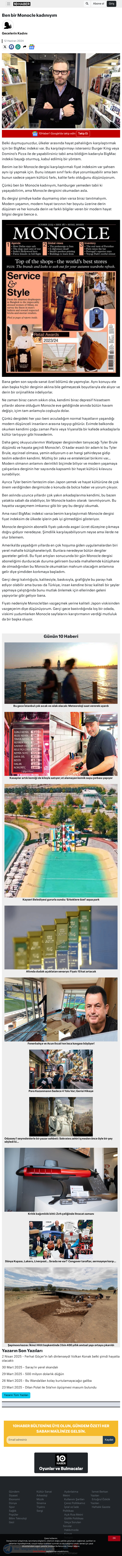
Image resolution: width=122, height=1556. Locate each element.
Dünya (13, 1503)
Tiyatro (41, 1507)
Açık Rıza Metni (73, 1515)
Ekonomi (14, 1499)
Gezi (11, 1522)
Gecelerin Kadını (14, 33)
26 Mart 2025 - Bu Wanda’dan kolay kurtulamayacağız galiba (47, 1380)
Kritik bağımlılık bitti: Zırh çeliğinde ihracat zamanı (61, 1214)
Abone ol (98, 4)
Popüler (13, 1515)
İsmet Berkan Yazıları (99, 1494)
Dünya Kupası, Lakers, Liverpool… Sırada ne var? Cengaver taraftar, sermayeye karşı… (61, 1261)
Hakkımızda (71, 1530)
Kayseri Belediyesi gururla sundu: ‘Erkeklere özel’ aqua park (61, 900)
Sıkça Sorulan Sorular (72, 1524)
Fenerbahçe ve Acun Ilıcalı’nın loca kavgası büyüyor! (61, 1044)
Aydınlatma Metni (70, 1494)
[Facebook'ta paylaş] (11, 47)
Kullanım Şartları (74, 1499)
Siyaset (13, 1495)
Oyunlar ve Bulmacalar (61, 1469)
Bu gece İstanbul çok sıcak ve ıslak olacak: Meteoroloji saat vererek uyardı (61, 706)
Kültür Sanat (44, 1492)
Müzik (40, 1499)
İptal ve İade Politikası (71, 1509)
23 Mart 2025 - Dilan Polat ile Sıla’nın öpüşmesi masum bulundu (49, 1387)
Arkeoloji (42, 1495)
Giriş (111, 4)
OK (114, 1538)
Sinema (41, 1503)
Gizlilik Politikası (73, 1518)
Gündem (14, 1492)
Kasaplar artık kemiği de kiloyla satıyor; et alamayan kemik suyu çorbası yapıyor (61, 778)
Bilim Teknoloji (18, 1518)
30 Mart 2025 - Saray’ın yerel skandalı (30, 1367)
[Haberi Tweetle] (5, 47)
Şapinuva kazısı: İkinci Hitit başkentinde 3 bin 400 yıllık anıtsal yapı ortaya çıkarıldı (61, 1345)
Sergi (40, 1511)
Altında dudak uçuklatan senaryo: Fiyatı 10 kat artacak (61, 971)
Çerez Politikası (39, 1551)
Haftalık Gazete (101, 1507)
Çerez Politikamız (74, 1503)
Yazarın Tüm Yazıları (16, 1395)
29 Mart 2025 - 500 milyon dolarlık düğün (33, 1374)
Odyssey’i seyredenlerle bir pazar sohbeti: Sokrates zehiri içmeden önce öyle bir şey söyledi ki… (58, 1140)
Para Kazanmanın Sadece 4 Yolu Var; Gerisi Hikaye (61, 1091)
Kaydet (109, 1440)
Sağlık (12, 1511)
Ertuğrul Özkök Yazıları (100, 1501)
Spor (12, 1507)
